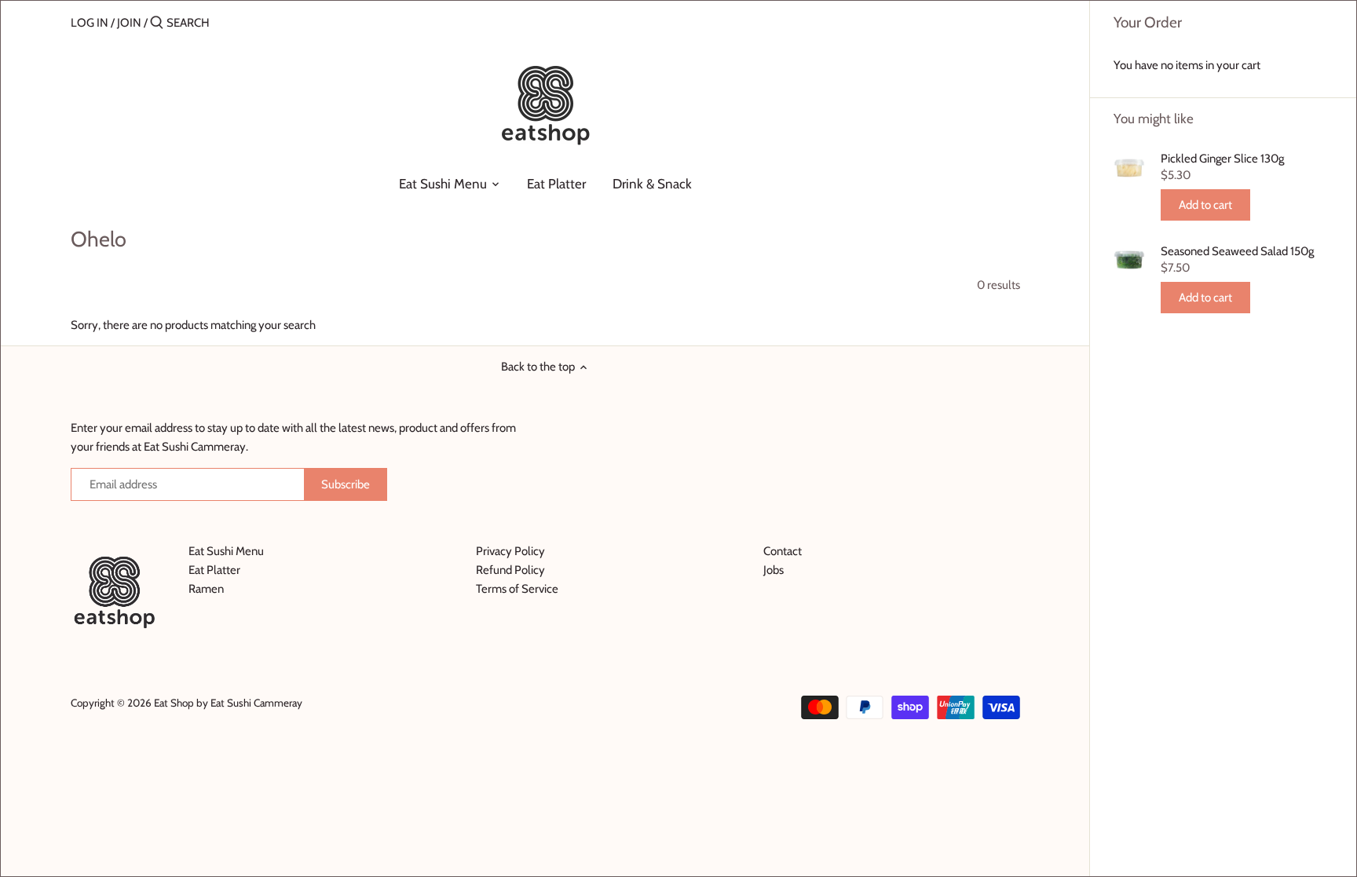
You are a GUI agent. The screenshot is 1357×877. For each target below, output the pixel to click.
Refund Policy (510, 570)
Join (129, 23)
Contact (782, 551)
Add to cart (1205, 205)
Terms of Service (517, 589)
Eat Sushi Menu (226, 551)
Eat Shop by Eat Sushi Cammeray (228, 702)
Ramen (206, 589)
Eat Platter (214, 570)
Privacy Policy (510, 551)
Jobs (773, 570)
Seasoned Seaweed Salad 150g (1237, 251)
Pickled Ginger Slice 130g (1222, 159)
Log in (89, 23)
